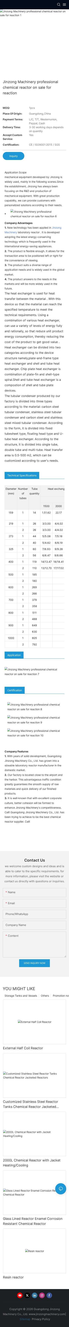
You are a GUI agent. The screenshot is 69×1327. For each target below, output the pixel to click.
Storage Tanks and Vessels (21, 995)
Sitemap (24, 1319)
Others (45, 995)
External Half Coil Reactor (23, 1048)
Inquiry (13, 156)
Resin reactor (13, 1277)
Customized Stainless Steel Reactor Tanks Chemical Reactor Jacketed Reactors (30, 1104)
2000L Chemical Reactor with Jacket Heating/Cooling (32, 1162)
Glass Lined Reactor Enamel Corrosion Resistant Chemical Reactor (33, 1221)
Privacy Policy (41, 1319)
